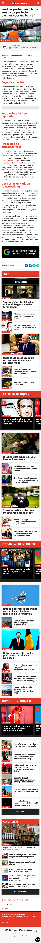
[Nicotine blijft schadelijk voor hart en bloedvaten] (20, 434)
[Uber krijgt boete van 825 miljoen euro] (7, 379)
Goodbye (33, 916)
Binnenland (6, 749)
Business (5, 387)
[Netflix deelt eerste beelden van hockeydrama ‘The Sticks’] (17, 550)
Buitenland (6, 298)
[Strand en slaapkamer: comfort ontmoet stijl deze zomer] (5, 868)
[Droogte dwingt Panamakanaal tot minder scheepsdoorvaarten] (7, 775)
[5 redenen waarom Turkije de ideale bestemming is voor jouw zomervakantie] (5, 876)
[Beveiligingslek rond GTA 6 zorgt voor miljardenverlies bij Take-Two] (7, 464)
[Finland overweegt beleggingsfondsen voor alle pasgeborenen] (7, 517)
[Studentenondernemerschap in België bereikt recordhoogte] (7, 740)
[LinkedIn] (11, 904)
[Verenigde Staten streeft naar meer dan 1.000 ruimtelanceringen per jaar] (7, 662)
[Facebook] (4, 904)
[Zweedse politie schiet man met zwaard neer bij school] (20, 487)
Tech (21, 900)
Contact (5, 922)
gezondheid (6, 376)
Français (5, 908)
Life (26, 900)
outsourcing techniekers (11, 161)
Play (9, 900)
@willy (17, 45)
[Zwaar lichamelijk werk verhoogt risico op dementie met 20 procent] (7, 367)
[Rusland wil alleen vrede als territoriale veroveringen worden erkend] (20, 335)
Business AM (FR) (22, 916)
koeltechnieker (25, 91)
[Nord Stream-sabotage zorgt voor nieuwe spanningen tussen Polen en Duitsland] (7, 475)
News (37, 722)
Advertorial (6, 41)
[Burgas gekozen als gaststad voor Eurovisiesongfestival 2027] (7, 685)
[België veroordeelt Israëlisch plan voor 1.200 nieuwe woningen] (20, 630)
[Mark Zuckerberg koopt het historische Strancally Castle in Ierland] (7, 323)
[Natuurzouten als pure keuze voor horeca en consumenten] (5, 883)
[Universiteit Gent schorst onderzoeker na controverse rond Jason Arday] (7, 764)
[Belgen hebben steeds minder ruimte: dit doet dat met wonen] (20, 825)
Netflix (4, 566)
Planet (15, 900)
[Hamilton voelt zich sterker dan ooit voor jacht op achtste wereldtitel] (17, 707)
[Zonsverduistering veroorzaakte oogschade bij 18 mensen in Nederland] (7, 798)
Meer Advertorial (26, 892)
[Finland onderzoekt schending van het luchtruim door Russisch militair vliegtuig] (20, 586)
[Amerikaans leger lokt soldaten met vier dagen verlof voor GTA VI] (7, 787)
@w (4, 47)
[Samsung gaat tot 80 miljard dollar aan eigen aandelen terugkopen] (20, 279)
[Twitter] (7, 904)
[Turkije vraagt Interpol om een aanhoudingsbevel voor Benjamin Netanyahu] (7, 529)
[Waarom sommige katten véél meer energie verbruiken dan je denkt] (5, 854)
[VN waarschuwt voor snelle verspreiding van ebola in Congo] (7, 311)
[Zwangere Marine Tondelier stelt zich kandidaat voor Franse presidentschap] (7, 752)
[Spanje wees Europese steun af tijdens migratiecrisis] (7, 618)
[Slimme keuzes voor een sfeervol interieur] (5, 861)
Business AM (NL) (8, 916)
